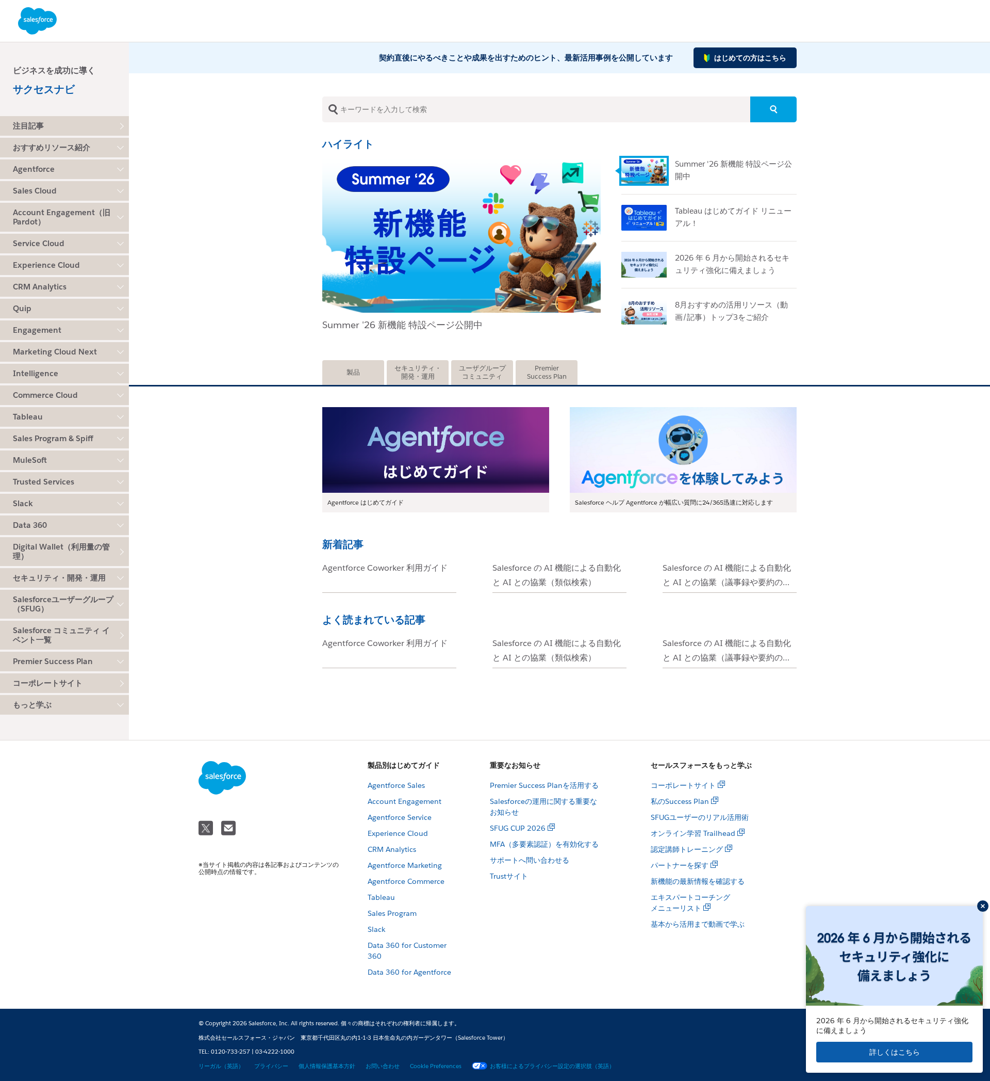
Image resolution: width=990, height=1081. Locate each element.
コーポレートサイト (47, 683)
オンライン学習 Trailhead (693, 833)
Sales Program (392, 913)
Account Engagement (404, 801)
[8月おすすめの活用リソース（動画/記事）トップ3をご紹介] (648, 312)
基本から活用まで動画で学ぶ (698, 924)
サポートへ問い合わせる (529, 860)
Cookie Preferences (435, 1066)
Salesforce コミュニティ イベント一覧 (61, 634)
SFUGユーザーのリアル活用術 (700, 817)
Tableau (381, 897)
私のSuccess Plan (680, 801)
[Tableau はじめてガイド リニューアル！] (461, 161)
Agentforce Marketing (405, 865)
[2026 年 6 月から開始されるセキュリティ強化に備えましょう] (648, 265)
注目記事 (28, 126)
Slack (376, 929)
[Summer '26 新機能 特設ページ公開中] (648, 171)
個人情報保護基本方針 (327, 1066)
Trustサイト (509, 876)
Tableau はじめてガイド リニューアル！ (406, 325)
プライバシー (271, 1066)
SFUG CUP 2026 (518, 828)
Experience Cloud (398, 833)
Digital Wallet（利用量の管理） (61, 551)
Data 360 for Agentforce (409, 972)
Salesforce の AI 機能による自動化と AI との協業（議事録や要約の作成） (727, 582)
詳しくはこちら (894, 1052)
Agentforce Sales (396, 785)
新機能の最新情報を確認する (698, 881)
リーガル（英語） (221, 1066)
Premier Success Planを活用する (544, 785)
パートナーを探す (679, 865)
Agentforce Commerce (406, 881)
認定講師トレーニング (687, 849)
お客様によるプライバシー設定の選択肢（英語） (552, 1066)
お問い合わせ (383, 1066)
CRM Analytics (392, 849)
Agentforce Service (400, 817)
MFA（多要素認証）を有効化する (544, 844)
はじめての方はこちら (750, 58)
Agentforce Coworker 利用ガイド (385, 567)
